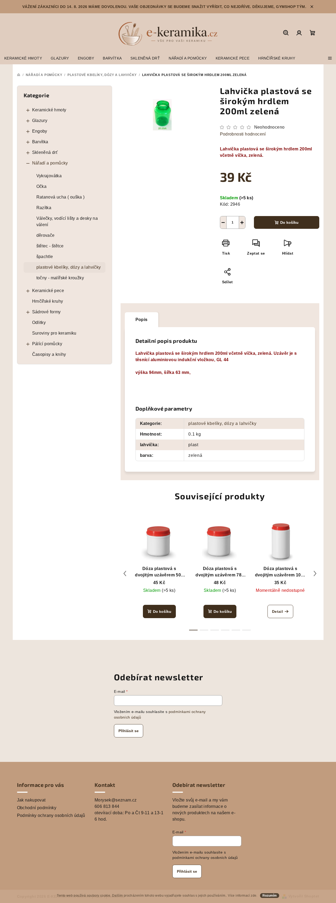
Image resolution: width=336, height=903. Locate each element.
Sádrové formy (46, 312)
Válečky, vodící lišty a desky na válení (67, 221)
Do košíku (289, 222)
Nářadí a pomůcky (50, 163)
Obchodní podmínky (37, 807)
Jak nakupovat (31, 800)
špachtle (44, 256)
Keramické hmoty (49, 110)
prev (125, 573)
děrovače (45, 235)
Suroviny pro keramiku (54, 333)
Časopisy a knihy (49, 354)
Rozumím (269, 895)
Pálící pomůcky (47, 343)
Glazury (40, 120)
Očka (41, 186)
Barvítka (40, 142)
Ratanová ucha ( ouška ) (60, 197)
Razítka (44, 207)
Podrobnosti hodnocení (243, 134)
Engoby (39, 131)
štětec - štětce (50, 246)
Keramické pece (48, 290)
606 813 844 (107, 806)
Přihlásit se (128, 731)
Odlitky (39, 322)
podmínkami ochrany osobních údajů (205, 857)
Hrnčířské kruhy (47, 301)
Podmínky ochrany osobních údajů (51, 815)
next (315, 573)
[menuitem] (23, 58)
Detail (277, 611)
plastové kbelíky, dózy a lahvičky (68, 267)
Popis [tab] (141, 319)
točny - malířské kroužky (60, 278)
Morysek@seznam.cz (116, 800)
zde (253, 895)
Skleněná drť (45, 152)
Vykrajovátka (49, 176)
